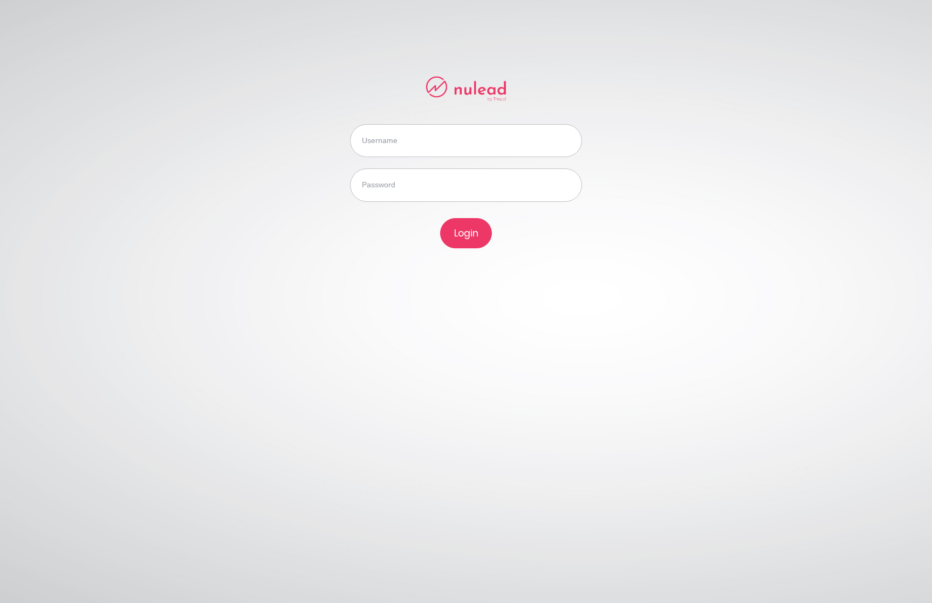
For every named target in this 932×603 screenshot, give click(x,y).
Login (466, 233)
